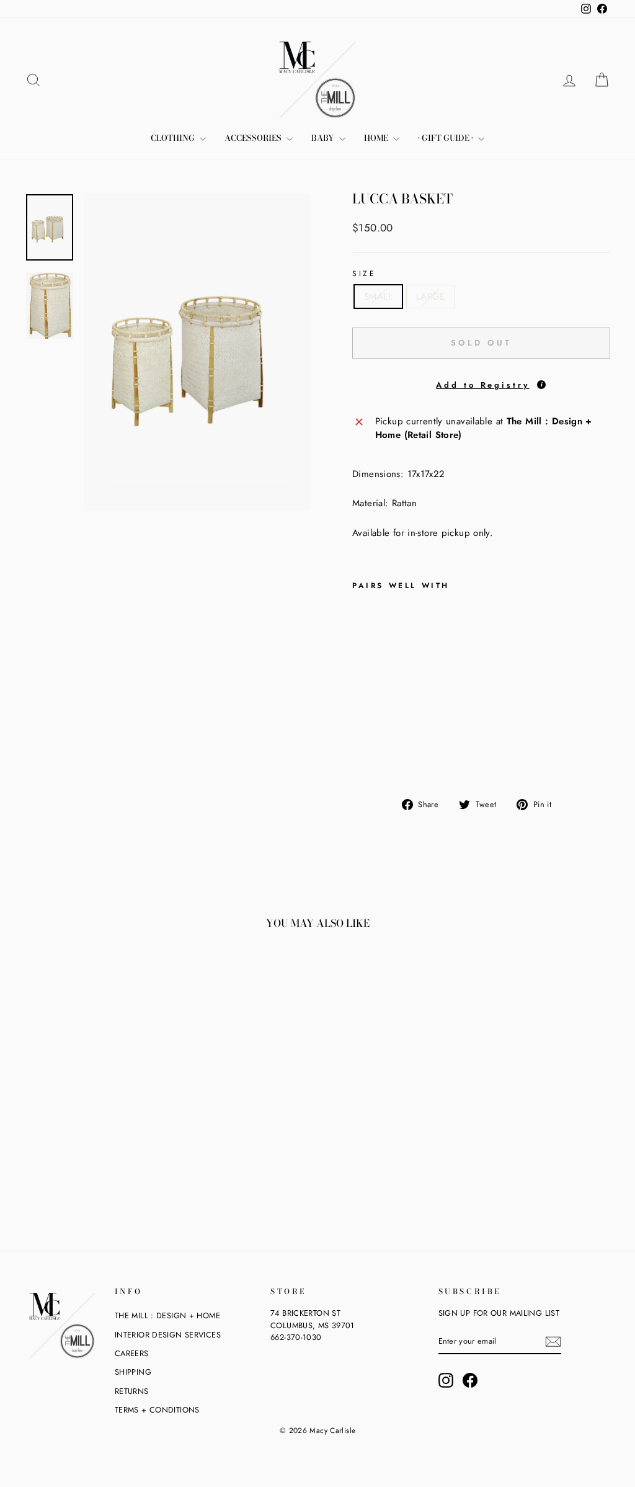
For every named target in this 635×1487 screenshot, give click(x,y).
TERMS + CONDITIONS (157, 1410)
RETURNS (132, 1391)
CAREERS (132, 1353)
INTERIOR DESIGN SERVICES (168, 1335)
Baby (323, 138)
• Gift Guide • (446, 138)
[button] (481, 383)
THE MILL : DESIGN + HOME (167, 1315)
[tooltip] (541, 384)
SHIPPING (133, 1372)
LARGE (430, 296)
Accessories (253, 138)
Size (364, 273)
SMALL (378, 296)
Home (377, 138)
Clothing (174, 138)
